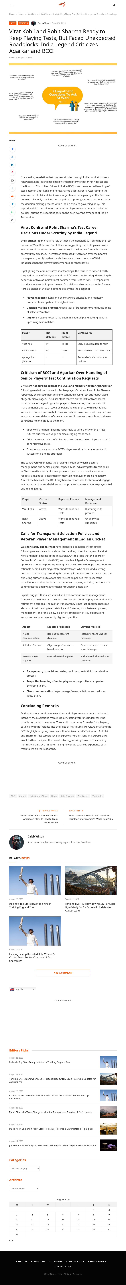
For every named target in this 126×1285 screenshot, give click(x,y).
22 (94, 1224)
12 (47, 1219)
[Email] (12, 180)
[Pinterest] (12, 172)
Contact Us (38, 1261)
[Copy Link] (12, 220)
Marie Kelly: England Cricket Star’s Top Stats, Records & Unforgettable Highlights (51, 1128)
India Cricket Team (38, 796)
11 (32, 1219)
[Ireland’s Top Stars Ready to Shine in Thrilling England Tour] (35, 880)
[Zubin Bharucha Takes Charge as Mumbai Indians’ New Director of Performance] (108, 1112)
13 (63, 1219)
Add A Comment (63, 972)
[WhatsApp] (12, 212)
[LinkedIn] (12, 165)
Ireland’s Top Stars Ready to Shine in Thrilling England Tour (30, 905)
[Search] (113, 5)
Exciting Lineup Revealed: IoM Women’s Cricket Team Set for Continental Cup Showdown (32, 957)
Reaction (23, 23)
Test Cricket (83, 796)
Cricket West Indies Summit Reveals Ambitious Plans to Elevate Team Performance (39, 819)
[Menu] (13, 5)
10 (17, 1219)
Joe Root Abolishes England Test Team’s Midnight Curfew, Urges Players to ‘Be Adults (52, 1145)
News (12, 23)
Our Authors (63, 1266)
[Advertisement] (67, 155)
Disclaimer (55, 1261)
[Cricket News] (63, 5)
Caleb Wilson (43, 23)
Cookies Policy (75, 1261)
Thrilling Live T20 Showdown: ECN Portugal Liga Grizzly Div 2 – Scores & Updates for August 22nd (90, 907)
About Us (21, 1261)
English (18, 989)
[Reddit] (12, 196)
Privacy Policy (97, 1261)
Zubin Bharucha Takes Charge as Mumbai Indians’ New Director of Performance (50, 1112)
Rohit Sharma (67, 796)
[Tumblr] (12, 188)
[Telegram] (12, 204)
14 (78, 1219)
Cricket (22, 796)
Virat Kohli (97, 796)
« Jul (11, 1240)
